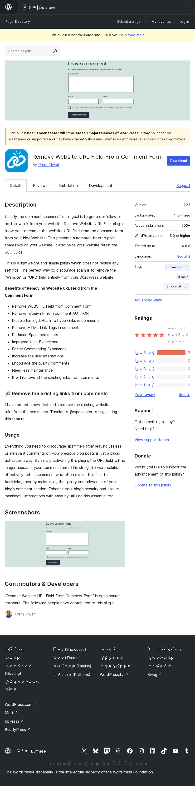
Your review (145, 394)
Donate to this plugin (153, 485)
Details (16, 185)
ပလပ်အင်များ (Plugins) (71, 666)
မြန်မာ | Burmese (31, 751)
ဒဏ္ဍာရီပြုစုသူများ (115, 666)
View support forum (152, 439)
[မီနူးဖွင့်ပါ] (187, 7)
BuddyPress (18, 729)
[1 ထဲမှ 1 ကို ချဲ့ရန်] (119, 527)
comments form (177, 267)
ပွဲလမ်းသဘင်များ (160, 657)
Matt (11, 712)
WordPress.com (21, 704)
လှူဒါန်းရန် (159, 666)
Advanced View (148, 300)
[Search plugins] (55, 51)
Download (178, 161)
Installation (68, 185)
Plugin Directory (17, 21)
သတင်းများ (12, 657)
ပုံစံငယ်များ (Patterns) (71, 674)
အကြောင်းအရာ (14, 649)
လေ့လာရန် (107, 649)
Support (183, 185)
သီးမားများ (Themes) (67, 657)
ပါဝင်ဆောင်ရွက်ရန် (164, 649)
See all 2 (183, 256)
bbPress (14, 721)
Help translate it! (132, 35)
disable (183, 277)
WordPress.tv (114, 674)
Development (100, 185)
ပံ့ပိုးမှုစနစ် (111, 657)
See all (184, 394)
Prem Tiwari (48, 164)
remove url (173, 286)
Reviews (40, 185)
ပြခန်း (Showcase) (69, 649)
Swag (154, 674)
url (186, 286)
